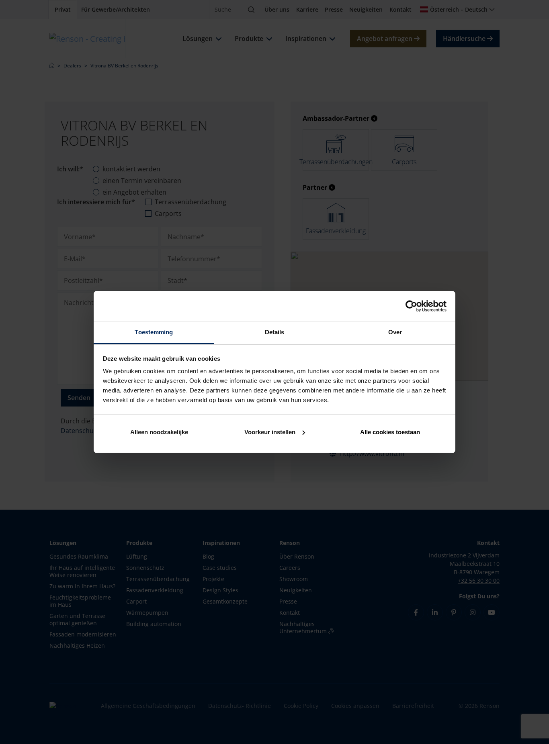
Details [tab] (275, 332)
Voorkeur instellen (269, 432)
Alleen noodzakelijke (159, 432)
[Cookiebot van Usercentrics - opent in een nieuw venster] (411, 306)
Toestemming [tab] (154, 332)
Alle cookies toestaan (390, 432)
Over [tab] (395, 332)
